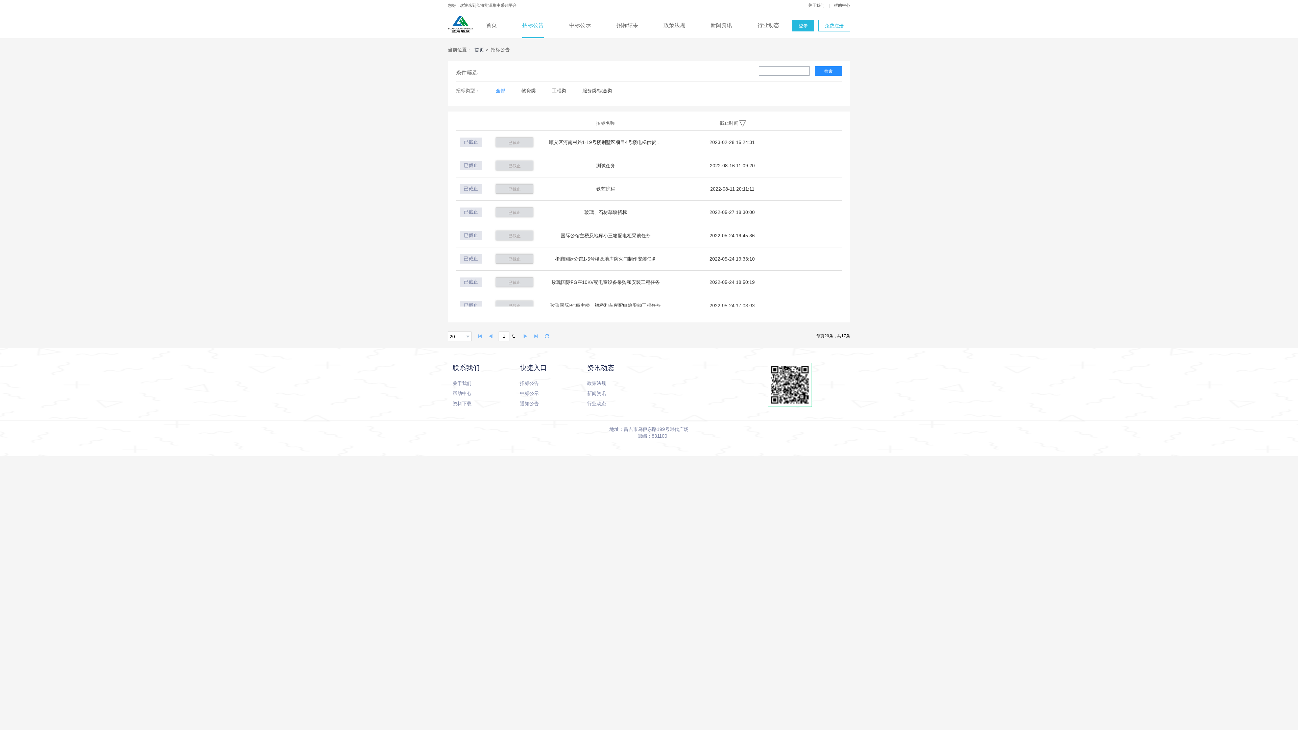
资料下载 (462, 403)
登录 (803, 25)
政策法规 (674, 25)
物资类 (529, 90)
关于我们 (816, 5)
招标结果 (627, 25)
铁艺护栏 (605, 189)
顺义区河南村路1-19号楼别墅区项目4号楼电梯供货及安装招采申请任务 (605, 142)
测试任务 (605, 165)
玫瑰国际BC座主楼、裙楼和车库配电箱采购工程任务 (605, 305)
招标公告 (533, 25)
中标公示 (580, 25)
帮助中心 (842, 5)
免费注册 (834, 25)
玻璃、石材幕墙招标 (605, 212)
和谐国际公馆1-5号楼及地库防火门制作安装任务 (605, 259)
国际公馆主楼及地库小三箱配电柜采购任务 (606, 235)
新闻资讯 (721, 25)
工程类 (559, 90)
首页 (491, 25)
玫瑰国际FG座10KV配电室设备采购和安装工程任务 (606, 282)
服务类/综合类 (597, 90)
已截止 (514, 142)
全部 (500, 90)
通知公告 (529, 403)
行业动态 (768, 25)
